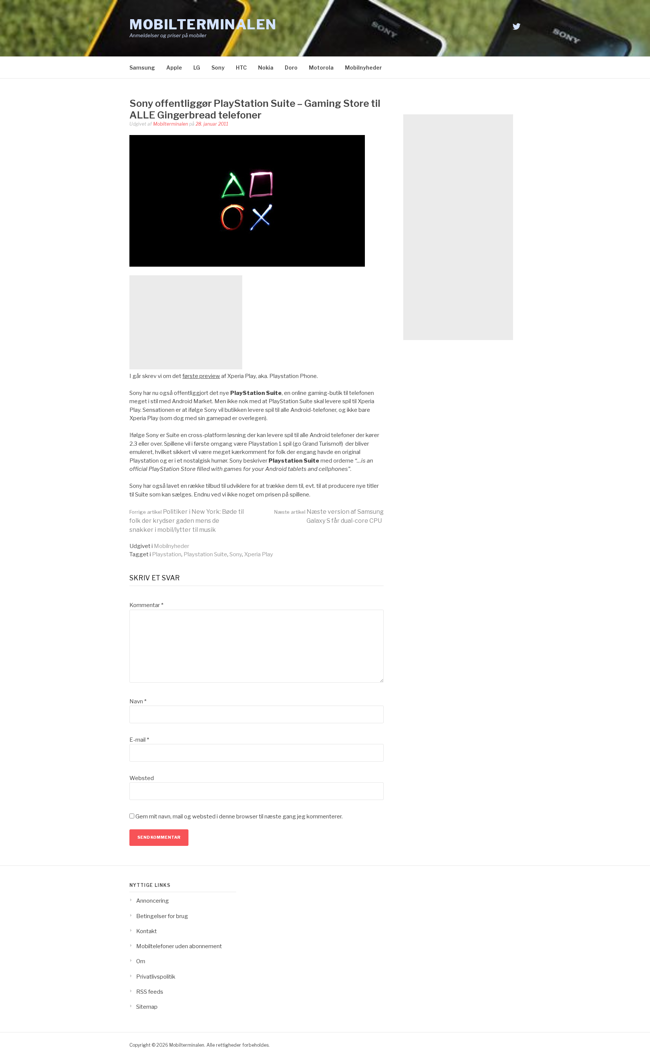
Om (140, 961)
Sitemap (147, 1006)
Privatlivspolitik (155, 976)
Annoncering (152, 900)
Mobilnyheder (363, 67)
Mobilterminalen (203, 24)
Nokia (265, 67)
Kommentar (146, 605)
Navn (137, 701)
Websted (141, 778)
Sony (218, 67)
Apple (174, 67)
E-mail (139, 739)
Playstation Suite (205, 554)
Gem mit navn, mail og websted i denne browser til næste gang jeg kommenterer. (239, 816)
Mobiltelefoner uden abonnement (179, 946)
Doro (291, 67)
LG (196, 67)
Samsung (142, 67)
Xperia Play (258, 554)
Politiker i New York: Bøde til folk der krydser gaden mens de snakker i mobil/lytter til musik (186, 520)
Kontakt (146, 931)
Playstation (166, 554)
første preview (201, 376)
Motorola (321, 67)
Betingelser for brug (162, 916)
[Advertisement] (185, 322)
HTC (241, 67)
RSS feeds (149, 991)
